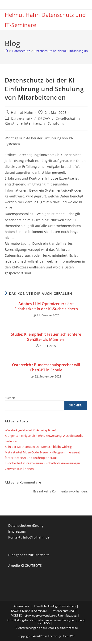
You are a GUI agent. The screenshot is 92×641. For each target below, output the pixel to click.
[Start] (6, 51)
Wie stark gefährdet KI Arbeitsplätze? (30, 430)
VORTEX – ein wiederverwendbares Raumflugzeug (44, 615)
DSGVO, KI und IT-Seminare (29, 611)
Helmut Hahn (22, 112)
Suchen (10, 398)
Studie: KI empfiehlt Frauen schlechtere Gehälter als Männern (46, 337)
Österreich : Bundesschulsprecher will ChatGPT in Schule (46, 367)
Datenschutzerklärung (25, 525)
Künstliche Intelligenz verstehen (54, 606)
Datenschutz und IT (64, 611)
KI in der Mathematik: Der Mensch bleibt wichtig (38, 446)
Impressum (17, 531)
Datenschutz (21, 118)
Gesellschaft (66, 118)
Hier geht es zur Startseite (29, 555)
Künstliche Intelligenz (23, 123)
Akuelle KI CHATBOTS (25, 565)
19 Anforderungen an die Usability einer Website (46, 628)
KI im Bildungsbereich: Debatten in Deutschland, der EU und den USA (46, 621)
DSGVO (44, 118)
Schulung (56, 123)
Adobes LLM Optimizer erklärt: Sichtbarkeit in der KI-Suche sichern (46, 306)
